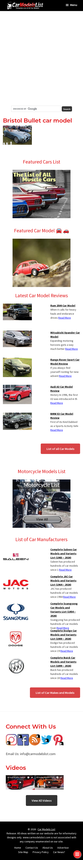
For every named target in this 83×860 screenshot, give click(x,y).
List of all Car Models (60, 449)
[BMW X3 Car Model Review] (17, 414)
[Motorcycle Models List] (41, 482)
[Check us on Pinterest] (58, 737)
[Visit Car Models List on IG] (11, 737)
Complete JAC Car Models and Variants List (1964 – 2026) (63, 580)
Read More (64, 317)
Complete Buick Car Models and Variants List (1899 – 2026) (63, 662)
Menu (73, 5)
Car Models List (46, 829)
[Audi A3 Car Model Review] (17, 387)
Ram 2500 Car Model (62, 305)
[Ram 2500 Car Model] (17, 306)
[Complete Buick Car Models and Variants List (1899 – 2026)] (16, 658)
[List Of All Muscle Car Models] (41, 172)
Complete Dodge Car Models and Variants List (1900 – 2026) (63, 634)
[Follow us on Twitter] (46, 737)
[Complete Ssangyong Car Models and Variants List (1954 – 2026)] (16, 604)
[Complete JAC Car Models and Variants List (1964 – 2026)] (16, 577)
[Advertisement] (41, 58)
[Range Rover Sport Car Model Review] (17, 360)
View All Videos (42, 800)
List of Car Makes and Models (55, 693)
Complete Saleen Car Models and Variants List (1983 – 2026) (63, 553)
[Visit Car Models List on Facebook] (23, 737)
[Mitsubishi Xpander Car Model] (17, 333)
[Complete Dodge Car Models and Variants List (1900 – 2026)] (16, 631)
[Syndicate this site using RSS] (35, 737)
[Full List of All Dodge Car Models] (20, 778)
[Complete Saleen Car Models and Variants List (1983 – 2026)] (16, 550)
